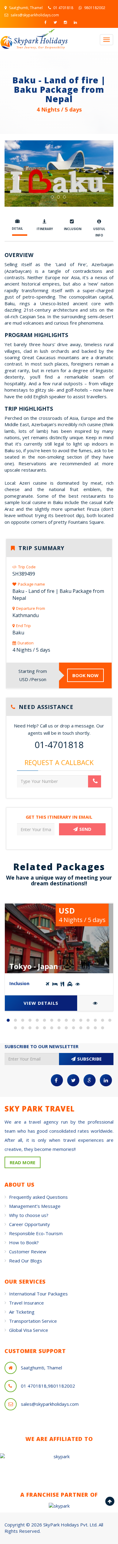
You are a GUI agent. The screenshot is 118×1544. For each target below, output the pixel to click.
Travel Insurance (26, 1303)
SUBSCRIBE (89, 1059)
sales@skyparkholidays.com (34, 15)
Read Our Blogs (25, 1261)
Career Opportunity (29, 1224)
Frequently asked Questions (38, 1197)
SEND (85, 829)
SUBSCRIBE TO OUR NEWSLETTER (41, 1046)
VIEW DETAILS (41, 1003)
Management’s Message (35, 1206)
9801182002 (94, 7)
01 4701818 (62, 7)
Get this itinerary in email (59, 817)
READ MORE (22, 1162)
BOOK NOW (85, 675)
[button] (13, 189)
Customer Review (27, 1251)
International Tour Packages (38, 1294)
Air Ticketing (21, 1312)
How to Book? (24, 1242)
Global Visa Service (28, 1330)
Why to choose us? (28, 1215)
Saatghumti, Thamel (25, 7)
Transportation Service (33, 1321)
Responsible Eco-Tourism (36, 1233)
